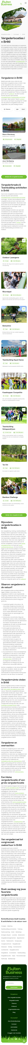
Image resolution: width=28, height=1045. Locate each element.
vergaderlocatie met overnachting (11, 761)
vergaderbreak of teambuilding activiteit (13, 97)
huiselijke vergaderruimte (8, 705)
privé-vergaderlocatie (12, 787)
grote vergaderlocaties (19, 802)
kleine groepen (19, 793)
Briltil (23, 34)
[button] (25, 3)
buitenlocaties (7, 659)
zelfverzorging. (19, 772)
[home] (6, 3)
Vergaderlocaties (5, 34)
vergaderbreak (20, 61)
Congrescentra (18, 821)
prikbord (11, 93)
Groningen (16, 34)
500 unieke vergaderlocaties (12, 689)
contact (22, 99)
